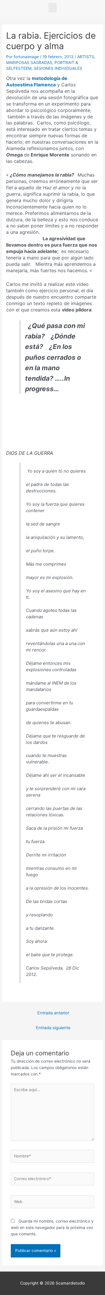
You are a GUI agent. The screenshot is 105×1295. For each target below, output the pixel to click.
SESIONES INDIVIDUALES (58, 68)
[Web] (52, 1202)
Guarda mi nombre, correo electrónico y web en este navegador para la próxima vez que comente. (52, 1227)
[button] (52, 8)
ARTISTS (85, 56)
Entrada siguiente (53, 1027)
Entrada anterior (53, 1013)
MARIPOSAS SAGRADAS (29, 62)
